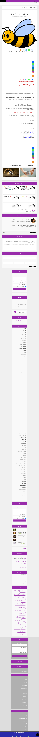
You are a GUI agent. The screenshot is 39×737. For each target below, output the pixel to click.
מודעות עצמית (9, 189)
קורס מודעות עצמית (24, 699)
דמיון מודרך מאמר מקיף (24, 688)
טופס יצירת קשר (25, 724)
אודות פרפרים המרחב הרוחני (23, 718)
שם (35, 261)
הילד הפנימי (23, 196)
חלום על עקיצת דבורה (17, 165)
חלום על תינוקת (23, 574)
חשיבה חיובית (9, 188)
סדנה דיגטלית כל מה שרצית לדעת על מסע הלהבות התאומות (27, 190)
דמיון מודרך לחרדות (24, 685)
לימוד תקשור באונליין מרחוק (21, 603)
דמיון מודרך (26, 196)
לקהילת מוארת (27, 137)
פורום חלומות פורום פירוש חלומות (21, 304)
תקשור (25, 558)
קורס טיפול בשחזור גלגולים (21, 624)
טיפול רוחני (16, 594)
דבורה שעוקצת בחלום (30, 165)
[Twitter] (26, 50)
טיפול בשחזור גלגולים (22, 594)
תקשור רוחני (33, 210)
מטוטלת (24, 607)
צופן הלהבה (15, 616)
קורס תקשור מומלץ (23, 208)
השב (34, 248)
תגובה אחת (25, 16)
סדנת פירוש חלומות (22, 614)
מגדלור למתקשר (23, 606)
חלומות (26, 186)
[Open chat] (37, 734)
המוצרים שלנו (25, 720)
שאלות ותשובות (25, 721)
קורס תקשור (27, 208)
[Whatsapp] (29, 50)
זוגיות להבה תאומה (22, 591)
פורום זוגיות (31, 132)
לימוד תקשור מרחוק (16, 604)
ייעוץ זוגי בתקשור (24, 693)
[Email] (33, 70)
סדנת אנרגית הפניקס (22, 610)
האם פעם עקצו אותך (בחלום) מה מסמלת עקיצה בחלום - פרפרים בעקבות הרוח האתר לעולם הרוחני (20, 241)
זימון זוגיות (8, 187)
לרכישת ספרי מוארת (29, 136)
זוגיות (10, 187)
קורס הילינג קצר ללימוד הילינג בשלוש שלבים (20, 621)
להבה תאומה (6, 188)
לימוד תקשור (23, 601)
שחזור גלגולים (25, 705)
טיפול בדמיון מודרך (22, 593)
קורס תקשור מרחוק (24, 696)
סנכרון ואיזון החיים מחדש (21, 616)
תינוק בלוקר (24, 579)
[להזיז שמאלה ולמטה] (0, 1)
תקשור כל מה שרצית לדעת (24, 209)
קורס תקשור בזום (18, 630)
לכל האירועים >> (19, 320)
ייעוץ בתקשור (23, 186)
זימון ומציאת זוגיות (24, 702)
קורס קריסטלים (23, 628)
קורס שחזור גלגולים (16, 628)
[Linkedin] (33, 68)
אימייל (23, 261)
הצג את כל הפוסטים (33, 232)
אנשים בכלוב (24, 583)
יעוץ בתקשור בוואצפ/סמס (21, 597)
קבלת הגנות (23, 617)
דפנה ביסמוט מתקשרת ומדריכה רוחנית (17, 16)
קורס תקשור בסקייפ (22, 631)
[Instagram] (24, 50)
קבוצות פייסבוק (25, 723)
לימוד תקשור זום (22, 604)
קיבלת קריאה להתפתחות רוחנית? (30, 211)
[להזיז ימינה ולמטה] (1, 1)
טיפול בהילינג (17, 593)
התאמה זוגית (5, 186)
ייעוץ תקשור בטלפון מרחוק (23, 694)
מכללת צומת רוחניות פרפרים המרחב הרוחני (7, 206)
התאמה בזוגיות (9, 186)
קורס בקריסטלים (18, 617)
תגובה (35, 256)
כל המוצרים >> (24, 548)
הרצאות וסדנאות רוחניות (24, 197)
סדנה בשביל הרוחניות (22, 207)
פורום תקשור (31, 131)
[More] (21, 50)
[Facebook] (32, 50)
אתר (12, 261)
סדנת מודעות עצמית (22, 613)
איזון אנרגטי (25, 691)
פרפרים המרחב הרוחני (28, 133)
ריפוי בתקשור (33, 209)
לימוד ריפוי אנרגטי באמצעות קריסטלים (20, 600)
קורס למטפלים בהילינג (22, 627)
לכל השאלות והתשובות (23, 567)
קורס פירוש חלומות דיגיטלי (32, 208)
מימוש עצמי (19, 607)
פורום (26, 715)
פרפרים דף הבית (30, 7)
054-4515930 (19, 670)
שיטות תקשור (29, 209)
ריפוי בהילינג (25, 690)
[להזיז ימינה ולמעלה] (1, 0)
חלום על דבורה (24, 165)
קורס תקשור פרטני (22, 634)
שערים (25, 581)
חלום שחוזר (12, 165)
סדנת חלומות (16, 610)
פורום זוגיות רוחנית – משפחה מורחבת (21, 302)
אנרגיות (10, 204)
